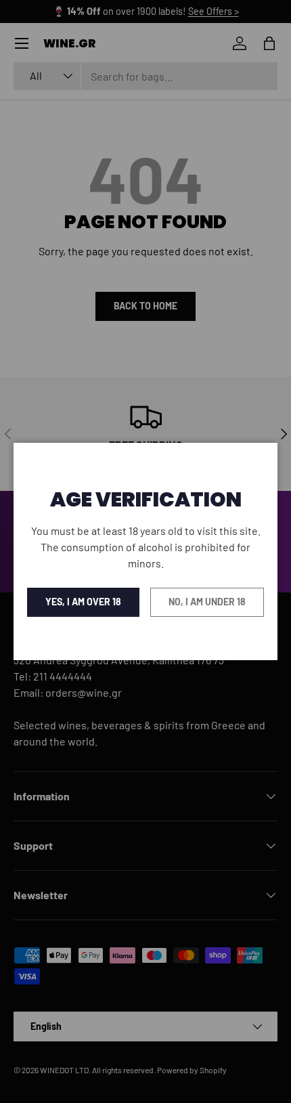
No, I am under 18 (207, 601)
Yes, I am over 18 (83, 601)
